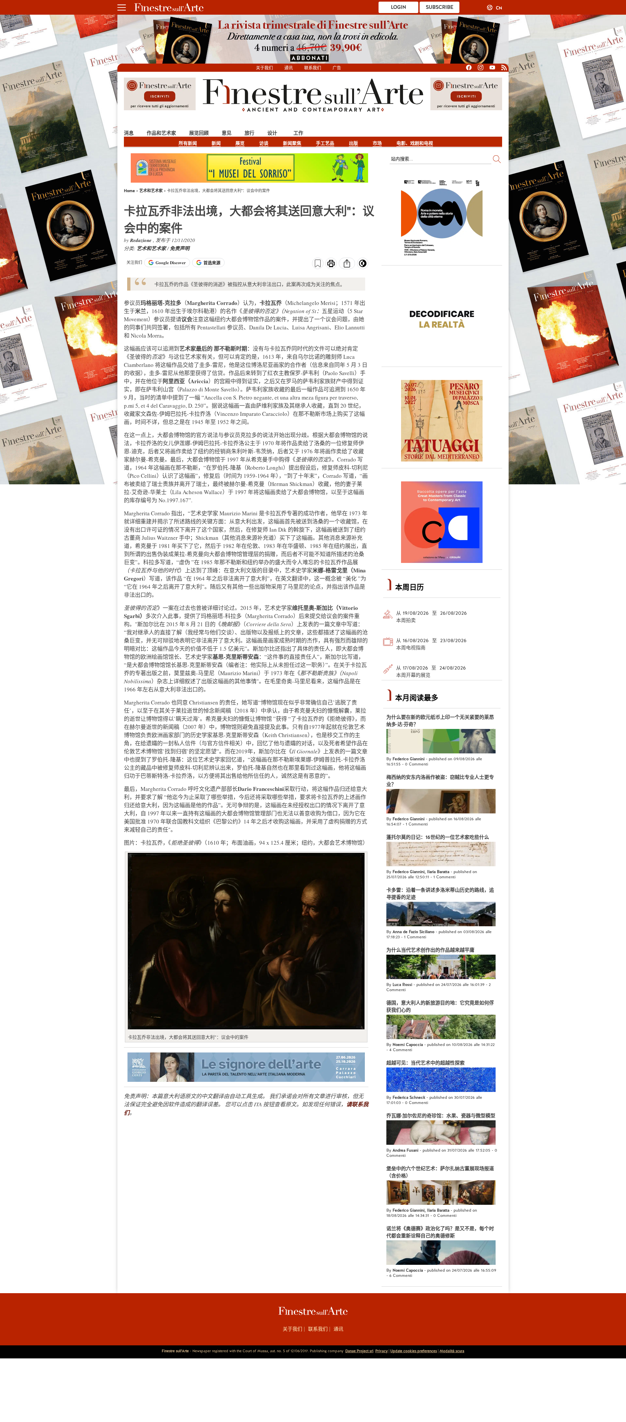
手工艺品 (325, 143)
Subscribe (439, 7)
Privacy (381, 1351)
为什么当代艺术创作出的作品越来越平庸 (430, 950)
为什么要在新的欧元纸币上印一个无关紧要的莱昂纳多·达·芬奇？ (440, 721)
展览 (240, 143)
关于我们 (264, 67)
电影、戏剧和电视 (414, 143)
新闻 (216, 143)
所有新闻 (188, 143)
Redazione (141, 240)
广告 (337, 67)
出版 (353, 143)
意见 (226, 133)
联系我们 (312, 67)
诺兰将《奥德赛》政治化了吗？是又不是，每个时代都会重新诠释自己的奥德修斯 (440, 1232)
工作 (298, 133)
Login (398, 7)
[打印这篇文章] (331, 264)
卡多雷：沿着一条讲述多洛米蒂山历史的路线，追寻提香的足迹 (440, 893)
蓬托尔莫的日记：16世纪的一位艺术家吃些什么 (437, 837)
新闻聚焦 (292, 143)
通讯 (288, 67)
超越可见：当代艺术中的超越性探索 (425, 1063)
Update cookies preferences (413, 1351)
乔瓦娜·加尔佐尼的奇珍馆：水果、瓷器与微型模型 (440, 1115)
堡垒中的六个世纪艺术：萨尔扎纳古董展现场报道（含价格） (440, 1172)
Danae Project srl (359, 1351)
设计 (272, 133)
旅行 (249, 133)
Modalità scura (452, 1351)
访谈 (263, 143)
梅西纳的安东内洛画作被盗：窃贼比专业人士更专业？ (440, 781)
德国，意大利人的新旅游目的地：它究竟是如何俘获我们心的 (440, 1006)
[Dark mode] (363, 265)
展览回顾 (199, 133)
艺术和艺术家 (152, 248)
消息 (129, 133)
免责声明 (179, 248)
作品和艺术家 (161, 133)
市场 (377, 143)
